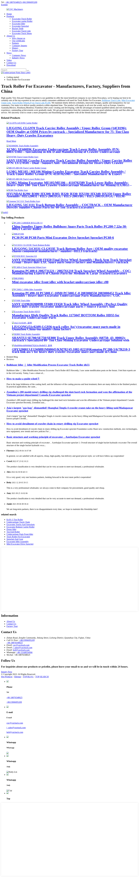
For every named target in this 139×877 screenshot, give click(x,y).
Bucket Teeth (17, 28)
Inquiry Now (6, 672)
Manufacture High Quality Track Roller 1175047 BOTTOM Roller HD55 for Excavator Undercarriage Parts (65, 316)
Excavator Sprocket (20, 26)
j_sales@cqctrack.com (22, 647)
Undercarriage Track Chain (18, 522)
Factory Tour (17, 50)
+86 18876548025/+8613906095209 (21, 2)
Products (10, 16)
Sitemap (17, 677)
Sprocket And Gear (15, 539)
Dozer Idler (11, 529)
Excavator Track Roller (22, 19)
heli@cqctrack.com (21, 650)
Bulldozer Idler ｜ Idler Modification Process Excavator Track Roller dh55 (48, 364)
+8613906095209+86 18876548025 (21, 641)
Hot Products (6, 677)
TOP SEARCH (42, 677)
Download (11, 65)
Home (9, 14)
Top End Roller (13, 532)
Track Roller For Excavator (18, 537)
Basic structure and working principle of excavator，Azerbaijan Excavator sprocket (53, 437)
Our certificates (18, 41)
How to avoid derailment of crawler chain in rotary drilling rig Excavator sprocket (52, 423)
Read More (11, 141)
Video (9, 60)
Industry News (18, 58)
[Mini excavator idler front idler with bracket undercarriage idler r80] (18, 278)
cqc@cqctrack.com (21, 645)
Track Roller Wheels (21, 103)
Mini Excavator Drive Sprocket (20, 544)
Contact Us (11, 63)
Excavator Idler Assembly (18, 541)
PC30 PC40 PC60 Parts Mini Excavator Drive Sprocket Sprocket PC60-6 (63, 237)
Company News (19, 55)
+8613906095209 (14, 702)
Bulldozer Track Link (111, 100)
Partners (15, 43)
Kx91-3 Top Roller (15, 519)
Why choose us (18, 38)
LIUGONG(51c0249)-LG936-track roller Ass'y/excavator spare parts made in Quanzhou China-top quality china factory (66, 328)
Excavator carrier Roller (22, 21)
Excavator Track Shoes (22, 33)
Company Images (19, 45)
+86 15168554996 (24, 652)
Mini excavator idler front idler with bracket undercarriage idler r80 (60, 282)
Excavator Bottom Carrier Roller (20, 527)
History (15, 48)
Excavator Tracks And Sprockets (21, 524)
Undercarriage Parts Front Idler (20, 534)
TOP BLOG (28, 677)
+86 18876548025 (14, 697)
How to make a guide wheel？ (23, 378)
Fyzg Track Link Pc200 (40, 103)
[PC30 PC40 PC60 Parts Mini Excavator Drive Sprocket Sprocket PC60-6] (18, 234)
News (9, 53)
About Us (11, 36)
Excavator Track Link (21, 31)
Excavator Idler (18, 23)
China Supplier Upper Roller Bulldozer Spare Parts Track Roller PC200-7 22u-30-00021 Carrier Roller (69, 228)
